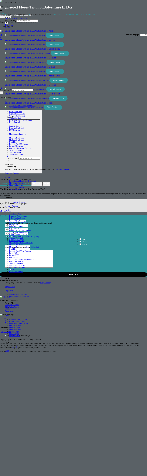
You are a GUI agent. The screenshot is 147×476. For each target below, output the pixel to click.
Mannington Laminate (17, 183)
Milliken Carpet (15, 327)
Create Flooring (15, 118)
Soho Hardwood (15, 152)
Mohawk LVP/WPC (16, 245)
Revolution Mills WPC (17, 261)
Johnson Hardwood (16, 126)
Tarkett (11, 270)
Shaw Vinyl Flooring (16, 263)
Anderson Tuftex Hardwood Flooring (22, 106)
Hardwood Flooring (62, 169)
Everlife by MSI (15, 228)
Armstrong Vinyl (15, 214)
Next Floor (13, 142)
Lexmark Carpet (15, 325)
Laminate (8, 177)
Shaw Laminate (15, 189)
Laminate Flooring (18, 202)
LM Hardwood (14, 130)
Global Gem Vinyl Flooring (19, 232)
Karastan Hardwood (16, 128)
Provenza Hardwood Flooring (20, 148)
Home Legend (14, 122)
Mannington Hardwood (17, 134)
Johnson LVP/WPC (16, 239)
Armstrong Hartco (15, 108)
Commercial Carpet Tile (18, 294)
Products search (10, 21)
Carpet (7, 315)
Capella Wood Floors (17, 114)
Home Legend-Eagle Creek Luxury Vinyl (24, 237)
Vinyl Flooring (45, 283)
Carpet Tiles (9, 291)
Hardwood (8, 102)
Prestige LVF (14, 255)
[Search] (6, 23)
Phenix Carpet (14, 332)
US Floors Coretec (16, 272)
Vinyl (7, 210)
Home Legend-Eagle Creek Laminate (22, 181)
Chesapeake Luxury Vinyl (18, 222)
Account (9, 25)
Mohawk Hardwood (16, 138)
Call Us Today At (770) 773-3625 (17, 18)
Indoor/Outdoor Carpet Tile (19, 297)
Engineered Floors (16, 226)
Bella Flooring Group (17, 218)
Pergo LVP (13, 253)
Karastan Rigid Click (16, 241)
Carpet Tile (16, 308)
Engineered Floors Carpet (18, 323)
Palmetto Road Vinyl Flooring (20, 251)
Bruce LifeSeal (14, 220)
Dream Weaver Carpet (17, 321)
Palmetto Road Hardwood (18, 144)
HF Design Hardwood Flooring (20, 120)
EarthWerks (13, 224)
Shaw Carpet (14, 334)
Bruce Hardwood (15, 112)
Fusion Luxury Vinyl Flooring (20, 230)
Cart (8, 27)
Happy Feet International (18, 234)
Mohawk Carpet (15, 330)
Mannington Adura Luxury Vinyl (21, 243)
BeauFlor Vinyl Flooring (18, 216)
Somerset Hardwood (16, 154)
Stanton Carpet (14, 336)
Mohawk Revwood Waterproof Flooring (24, 247)
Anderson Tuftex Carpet (18, 319)
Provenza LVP (14, 257)
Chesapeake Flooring (17, 116)
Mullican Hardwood (16, 140)
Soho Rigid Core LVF (17, 265)
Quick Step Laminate (17, 187)
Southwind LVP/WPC (17, 267)
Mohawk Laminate (16, 185)
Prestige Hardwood (16, 146)
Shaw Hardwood (15, 150)
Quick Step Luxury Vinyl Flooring (21, 259)
